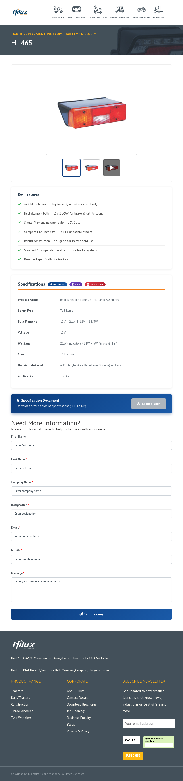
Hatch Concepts (74, 773)
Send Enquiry (93, 614)
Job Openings (76, 711)
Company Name (22, 482)
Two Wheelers (21, 718)
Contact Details (78, 697)
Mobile (16, 550)
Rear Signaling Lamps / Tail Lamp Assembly (62, 34)
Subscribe (132, 756)
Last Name (19, 459)
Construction (20, 704)
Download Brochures (82, 704)
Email (16, 528)
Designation (20, 505)
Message (18, 573)
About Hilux (75, 691)
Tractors (17, 691)
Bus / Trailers (20, 697)
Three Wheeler (22, 711)
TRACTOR (18, 34)
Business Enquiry (79, 718)
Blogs (71, 724)
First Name (19, 437)
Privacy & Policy (78, 731)
